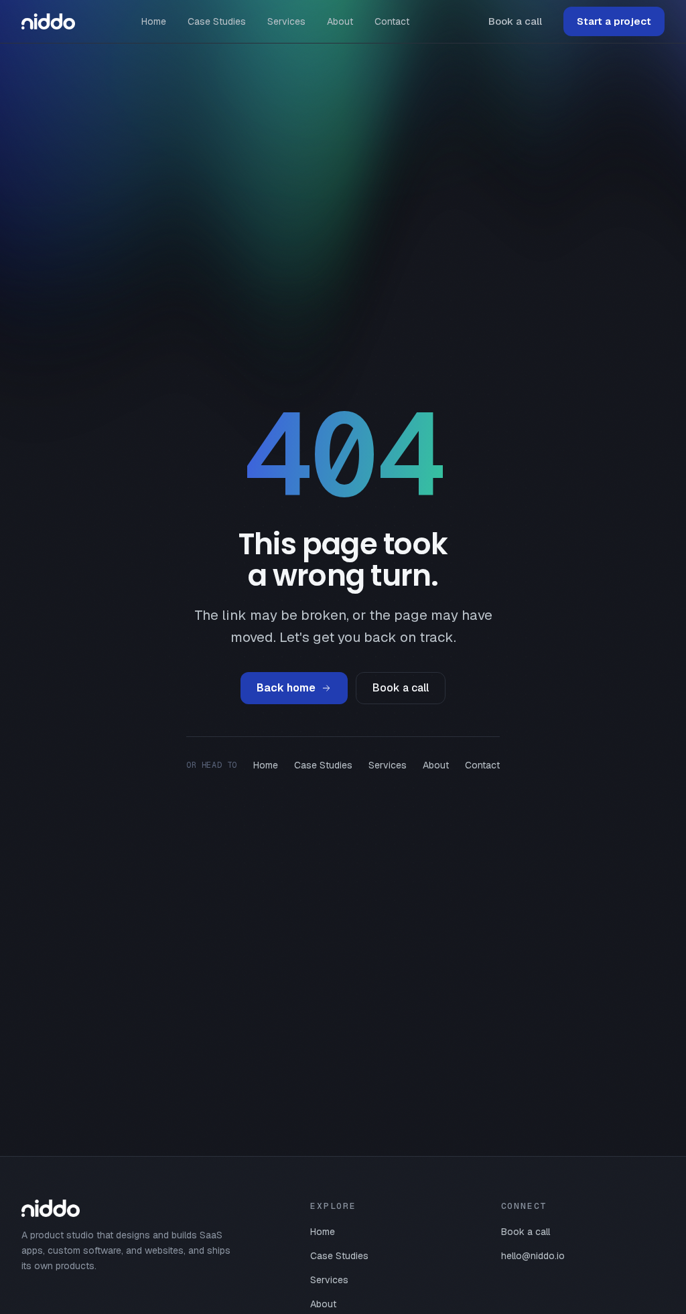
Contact (391, 21)
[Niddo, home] (48, 21)
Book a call (515, 21)
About (340, 21)
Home (153, 21)
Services (286, 21)
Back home (286, 688)
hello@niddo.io (533, 1256)
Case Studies (217, 21)
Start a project (614, 21)
